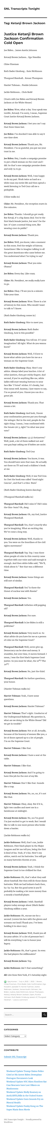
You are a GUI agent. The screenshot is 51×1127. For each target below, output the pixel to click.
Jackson (15, 989)
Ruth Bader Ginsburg (20, 997)
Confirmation (36, 984)
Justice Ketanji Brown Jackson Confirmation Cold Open (23, 38)
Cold (28, 984)
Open (32, 995)
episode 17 (16, 987)
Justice (12, 992)
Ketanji (7, 995)
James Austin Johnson (29, 989)
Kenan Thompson (36, 992)
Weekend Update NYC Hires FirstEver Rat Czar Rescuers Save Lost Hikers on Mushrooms (26, 1085)
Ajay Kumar (12, 981)
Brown (39, 981)
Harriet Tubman (27, 987)
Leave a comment (20, 1000)
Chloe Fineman (10, 984)
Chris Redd (21, 984)
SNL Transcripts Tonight (22, 8)
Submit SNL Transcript (15, 1056)
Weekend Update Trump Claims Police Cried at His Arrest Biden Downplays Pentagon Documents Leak (25, 1074)
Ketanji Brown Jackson (20, 995)
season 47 (33, 997)
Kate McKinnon (22, 992)
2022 (32, 981)
